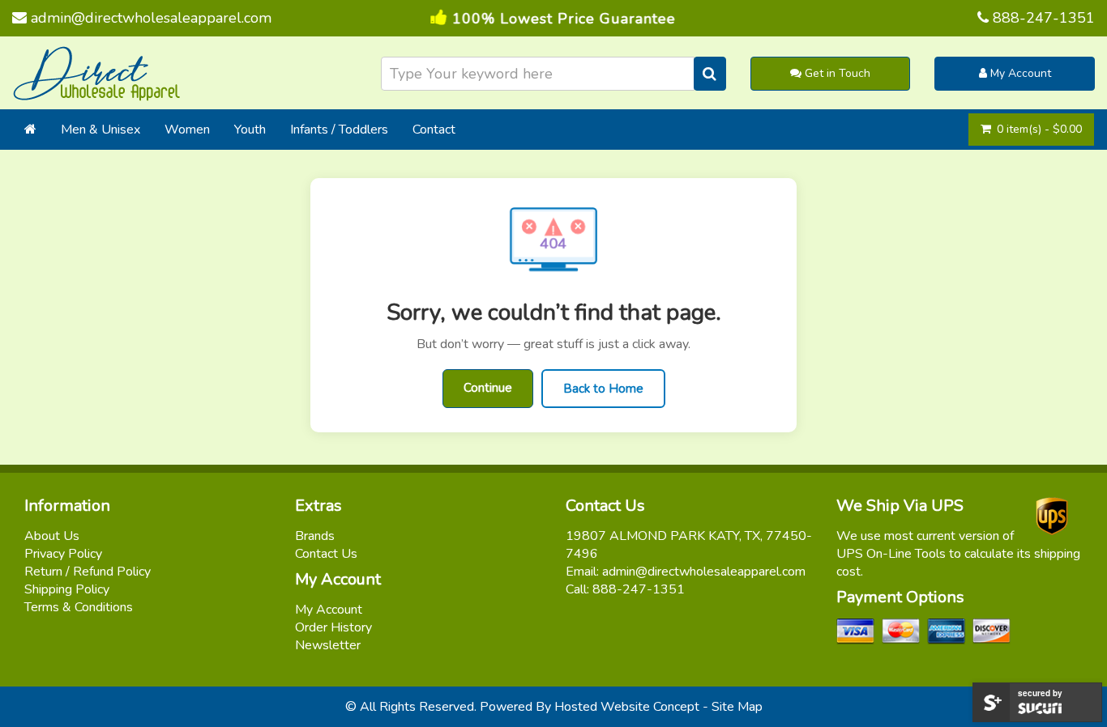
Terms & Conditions (78, 607)
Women (187, 129)
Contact (433, 129)
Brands (315, 536)
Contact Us (326, 554)
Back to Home (603, 389)
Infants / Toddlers (339, 129)
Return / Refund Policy (87, 571)
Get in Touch (835, 73)
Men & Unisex (100, 129)
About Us (51, 536)
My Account (1019, 73)
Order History (333, 627)
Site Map (737, 707)
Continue (488, 388)
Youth (250, 129)
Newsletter (328, 645)
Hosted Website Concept (626, 707)
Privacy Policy (63, 554)
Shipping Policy (66, 589)
